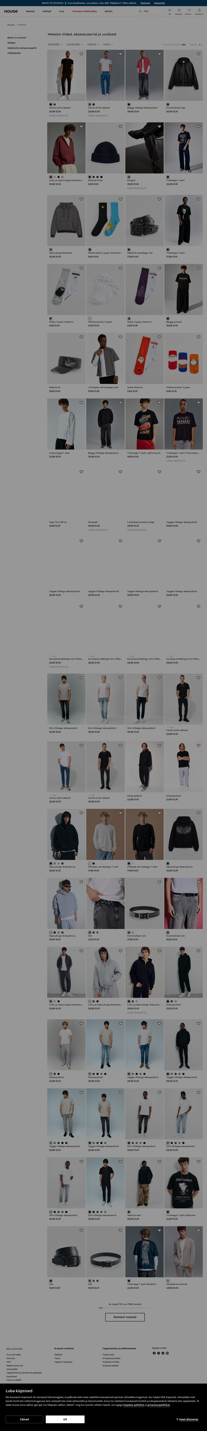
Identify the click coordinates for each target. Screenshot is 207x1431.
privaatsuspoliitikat (158, 1404)
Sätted (24, 1419)
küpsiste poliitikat (133, 1404)
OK (65, 1419)
